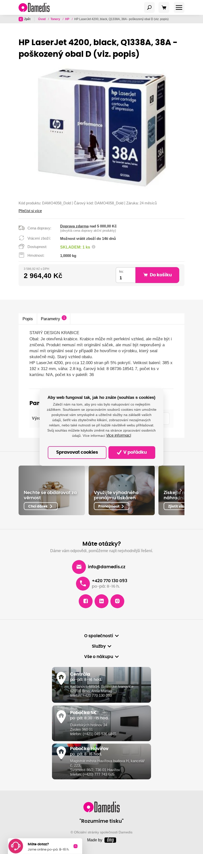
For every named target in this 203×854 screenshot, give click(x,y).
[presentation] (180, 490)
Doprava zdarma (74, 226)
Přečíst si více (30, 211)
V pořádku (134, 452)
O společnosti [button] (98, 636)
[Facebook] (86, 601)
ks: (121, 271)
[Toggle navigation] (149, 7)
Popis (28, 318)
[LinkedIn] (101, 601)
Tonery (56, 19)
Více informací (118, 435)
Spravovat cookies (77, 452)
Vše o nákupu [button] (98, 657)
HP (67, 19)
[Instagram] (117, 601)
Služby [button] (99, 646)
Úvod (42, 19)
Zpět (27, 19)
